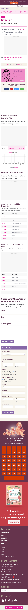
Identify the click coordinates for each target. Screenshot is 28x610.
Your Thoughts (6, 324)
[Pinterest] (15, 601)
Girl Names (11, 420)
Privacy (3, 552)
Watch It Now (14, 3)
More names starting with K (13, 607)
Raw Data (12, 148)
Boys (10, 372)
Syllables (6, 404)
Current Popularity (8, 377)
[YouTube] (3, 601)
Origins (21, 12)
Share (8, 64)
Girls (15, 372)
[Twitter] (8, 601)
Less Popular (7, 381)
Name (3, 310)
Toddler (4, 538)
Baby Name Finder (7, 567)
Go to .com (20, 6)
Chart (4, 148)
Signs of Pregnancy (7, 569)
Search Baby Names (8, 412)
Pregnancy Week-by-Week (9, 564)
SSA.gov (16, 167)
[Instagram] (12, 601)
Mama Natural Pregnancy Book (11, 579)
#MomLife (4, 541)
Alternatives (19, 64)
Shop (3, 543)
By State (21, 148)
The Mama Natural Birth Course (11, 582)
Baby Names (5, 9)
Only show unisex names (9, 374)
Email (2, 317)
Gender (4, 370)
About (3, 547)
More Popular (12, 379)
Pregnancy (5, 533)
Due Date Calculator (7, 572)
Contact (3, 549)
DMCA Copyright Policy (8, 556)
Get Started (3, 11)
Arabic (22, 29)
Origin (4, 384)
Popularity (13, 64)
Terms (3, 554)
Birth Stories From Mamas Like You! (12, 574)
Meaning (4, 390)
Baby (2, 535)
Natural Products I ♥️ (7, 577)
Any (5, 372)
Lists (17, 12)
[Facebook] (5, 601)
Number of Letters (7, 396)
